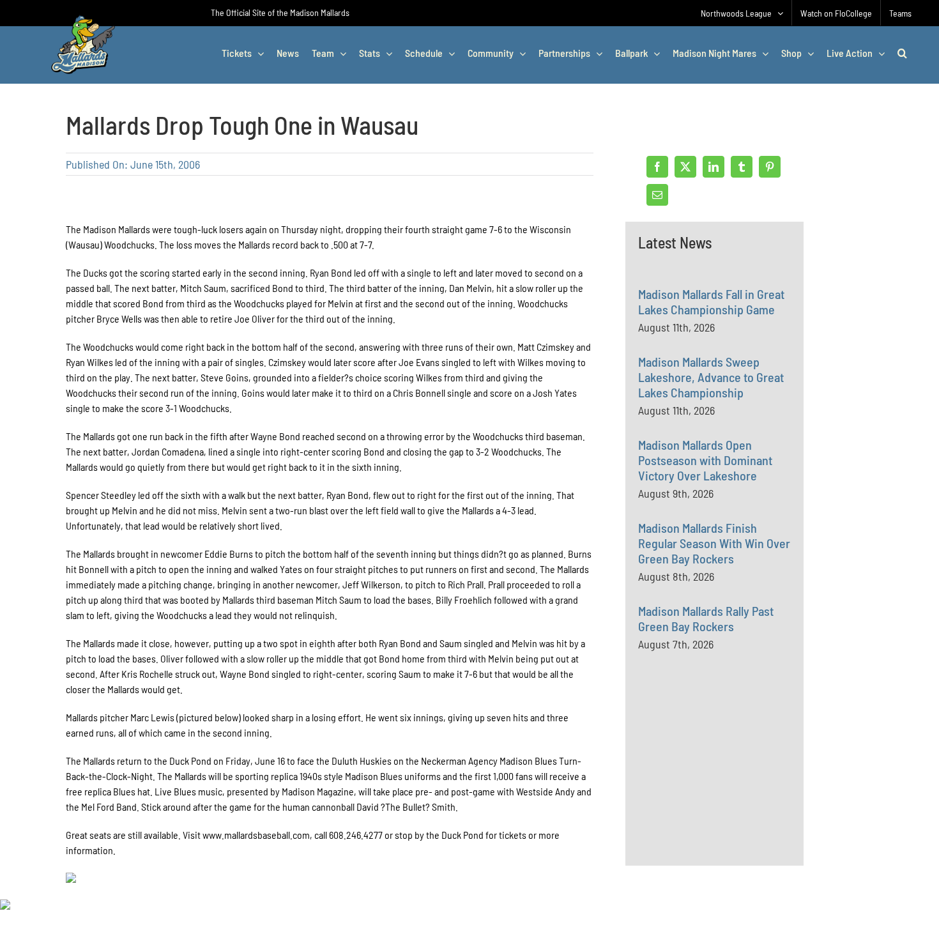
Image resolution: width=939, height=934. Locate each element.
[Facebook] (657, 167)
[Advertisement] (734, 786)
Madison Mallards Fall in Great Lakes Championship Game (711, 301)
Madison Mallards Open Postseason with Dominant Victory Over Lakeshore (705, 460)
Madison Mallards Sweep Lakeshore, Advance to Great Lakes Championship (711, 377)
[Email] (657, 195)
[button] (902, 53)
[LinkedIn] (713, 167)
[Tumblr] (742, 167)
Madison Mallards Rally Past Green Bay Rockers (706, 618)
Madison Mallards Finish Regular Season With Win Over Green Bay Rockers (714, 543)
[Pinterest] (770, 167)
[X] (685, 167)
